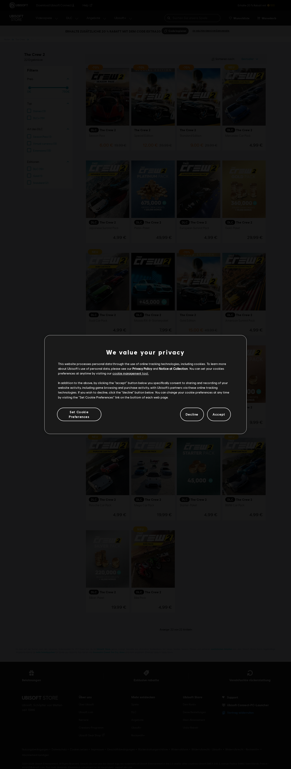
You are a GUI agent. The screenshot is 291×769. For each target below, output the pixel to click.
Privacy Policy (142, 368)
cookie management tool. (130, 373)
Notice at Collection (173, 368)
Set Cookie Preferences (79, 414)
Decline (192, 414)
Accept (219, 414)
